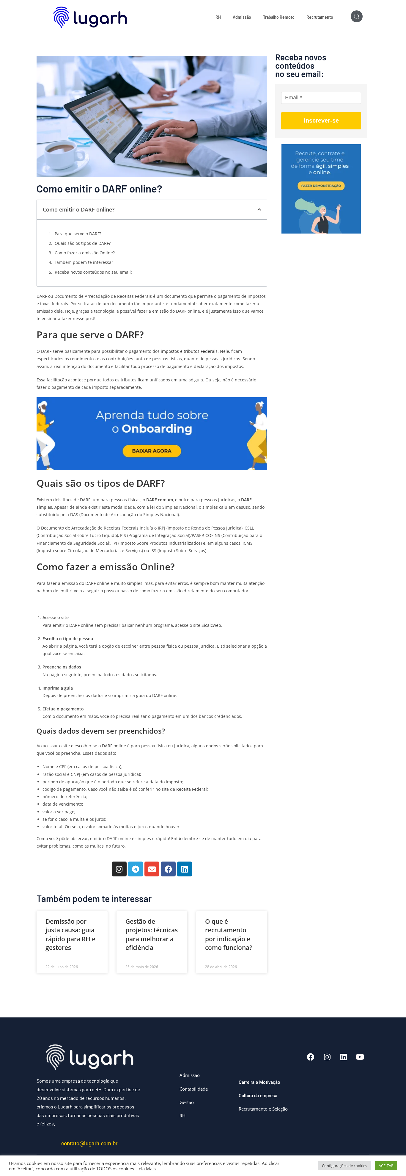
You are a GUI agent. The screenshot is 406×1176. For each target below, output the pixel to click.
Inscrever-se (321, 120)
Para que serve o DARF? (78, 234)
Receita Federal (191, 789)
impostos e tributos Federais (189, 351)
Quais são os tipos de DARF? (83, 243)
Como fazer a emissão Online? (85, 253)
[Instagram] (119, 869)
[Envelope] (151, 869)
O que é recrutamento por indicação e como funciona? (228, 934)
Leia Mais (146, 1168)
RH (218, 17)
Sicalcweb (211, 625)
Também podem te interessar (84, 262)
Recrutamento (319, 17)
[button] (259, 209)
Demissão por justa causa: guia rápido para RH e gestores (70, 934)
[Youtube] (360, 1057)
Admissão (242, 17)
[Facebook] (168, 869)
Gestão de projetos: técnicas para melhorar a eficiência (151, 934)
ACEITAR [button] (386, 1165)
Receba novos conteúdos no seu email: (93, 272)
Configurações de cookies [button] (344, 1165)
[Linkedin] (184, 869)
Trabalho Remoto (279, 17)
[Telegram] (135, 869)
